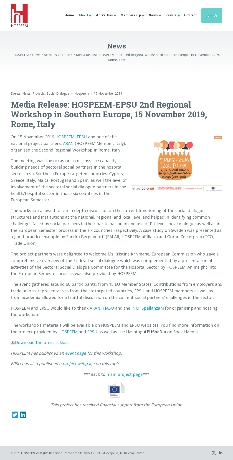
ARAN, (95, 308)
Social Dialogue (58, 93)
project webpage (78, 363)
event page (75, 353)
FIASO (108, 308)
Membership (130, 15)
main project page (124, 374)
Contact (190, 15)
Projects (39, 93)
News (153, 15)
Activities (104, 15)
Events (170, 15)
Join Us (212, 15)
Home (69, 15)
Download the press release (42, 342)
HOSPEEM (64, 136)
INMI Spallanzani (147, 308)
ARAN (68, 143)
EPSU (82, 136)
